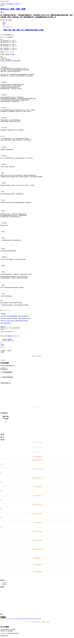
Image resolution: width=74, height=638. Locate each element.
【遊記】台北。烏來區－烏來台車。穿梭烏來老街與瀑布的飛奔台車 (14, 320)
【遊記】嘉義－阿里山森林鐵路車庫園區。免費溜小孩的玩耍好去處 (14, 316)
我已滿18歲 (3, 635)
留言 (11, 335)
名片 (4, 25)
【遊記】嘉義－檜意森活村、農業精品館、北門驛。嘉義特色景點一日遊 (15, 318)
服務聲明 (47, 621)
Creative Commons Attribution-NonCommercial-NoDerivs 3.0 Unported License (26, 618)
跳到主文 (2, 12)
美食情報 (10, 20)
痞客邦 (9, 335)
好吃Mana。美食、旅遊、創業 (12, 9)
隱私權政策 (43, 621)
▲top (1, 342)
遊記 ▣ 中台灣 (11, 340)
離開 (6, 635)
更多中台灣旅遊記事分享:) (5, 323)
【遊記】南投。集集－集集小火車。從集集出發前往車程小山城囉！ (23, 30)
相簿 (4, 22)
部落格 (4, 23)
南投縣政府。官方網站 (9, 54)
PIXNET (28, 621)
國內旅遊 (9, 339)
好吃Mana (2, 329)
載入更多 (2, 344)
